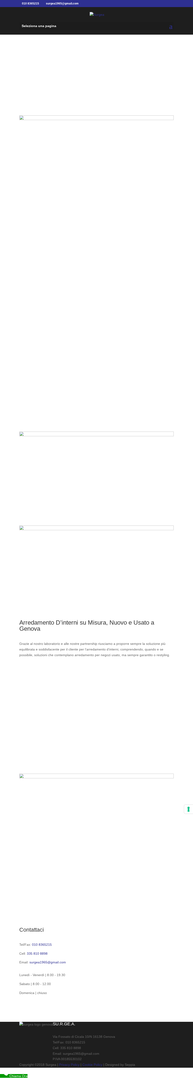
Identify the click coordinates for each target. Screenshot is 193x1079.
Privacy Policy (69, 1065)
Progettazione (96, 760)
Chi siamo (96, 93)
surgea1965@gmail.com (47, 962)
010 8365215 (42, 944)
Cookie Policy (92, 1065)
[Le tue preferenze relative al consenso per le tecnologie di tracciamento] (188, 809)
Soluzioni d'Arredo (43, 671)
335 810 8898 (37, 953)
